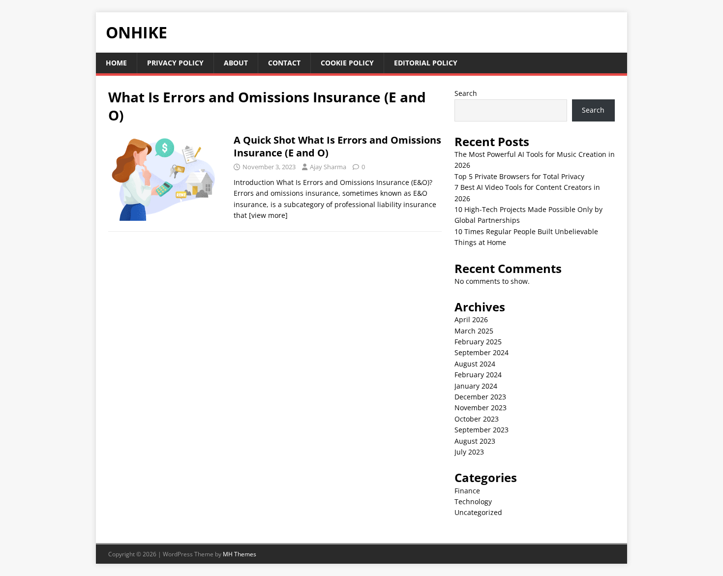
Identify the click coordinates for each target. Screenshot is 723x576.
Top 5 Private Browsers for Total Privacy (519, 176)
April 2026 (471, 319)
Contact (284, 62)
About (236, 62)
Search (465, 93)
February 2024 (478, 374)
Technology (473, 501)
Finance (467, 490)
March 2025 (473, 330)
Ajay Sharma (328, 166)
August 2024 (474, 363)
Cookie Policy (347, 62)
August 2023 (474, 441)
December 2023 (480, 396)
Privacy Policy (175, 62)
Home (116, 62)
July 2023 (469, 451)
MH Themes (239, 554)
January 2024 (475, 386)
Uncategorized (478, 512)
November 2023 (480, 407)
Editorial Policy (425, 62)
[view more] (268, 215)
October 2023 (476, 419)
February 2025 (478, 341)
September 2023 (481, 429)
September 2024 (481, 352)
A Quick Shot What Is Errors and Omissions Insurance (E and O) (337, 146)
